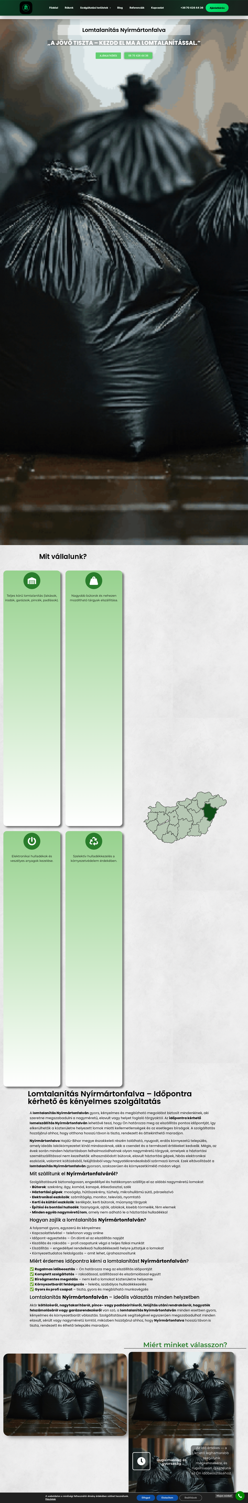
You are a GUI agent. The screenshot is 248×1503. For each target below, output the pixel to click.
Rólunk (69, 7)
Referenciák (137, 7)
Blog (120, 7)
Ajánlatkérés (217, 7)
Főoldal (53, 7)
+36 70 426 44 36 (192, 7)
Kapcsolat (157, 7)
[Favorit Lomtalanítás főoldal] (26, 7)
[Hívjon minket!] (240, 1495)
